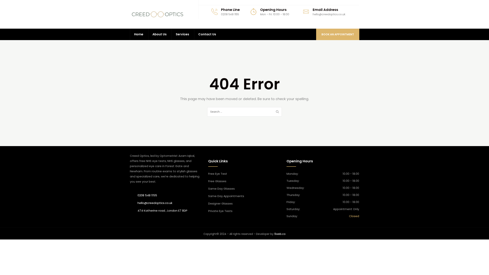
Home (138, 34)
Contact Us (207, 34)
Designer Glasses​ (220, 203)
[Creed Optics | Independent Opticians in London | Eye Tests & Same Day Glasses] (157, 14)
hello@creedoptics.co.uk (155, 203)
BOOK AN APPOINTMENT (337, 34)
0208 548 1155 (147, 195)
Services (182, 34)
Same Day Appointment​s (226, 196)
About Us (159, 34)
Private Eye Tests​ (220, 211)
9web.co (280, 234)
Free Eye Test (217, 174)
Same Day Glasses (221, 189)
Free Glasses (217, 181)
